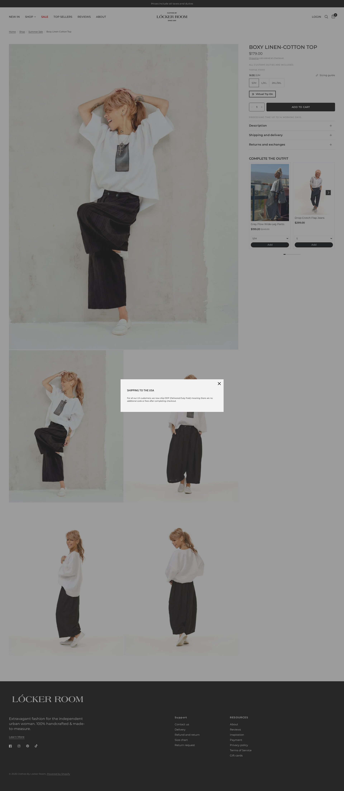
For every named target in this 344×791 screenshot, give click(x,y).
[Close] (219, 383)
